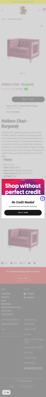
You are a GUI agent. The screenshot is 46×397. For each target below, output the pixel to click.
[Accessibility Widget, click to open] (42, 198)
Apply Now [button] (23, 212)
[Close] (44, 178)
